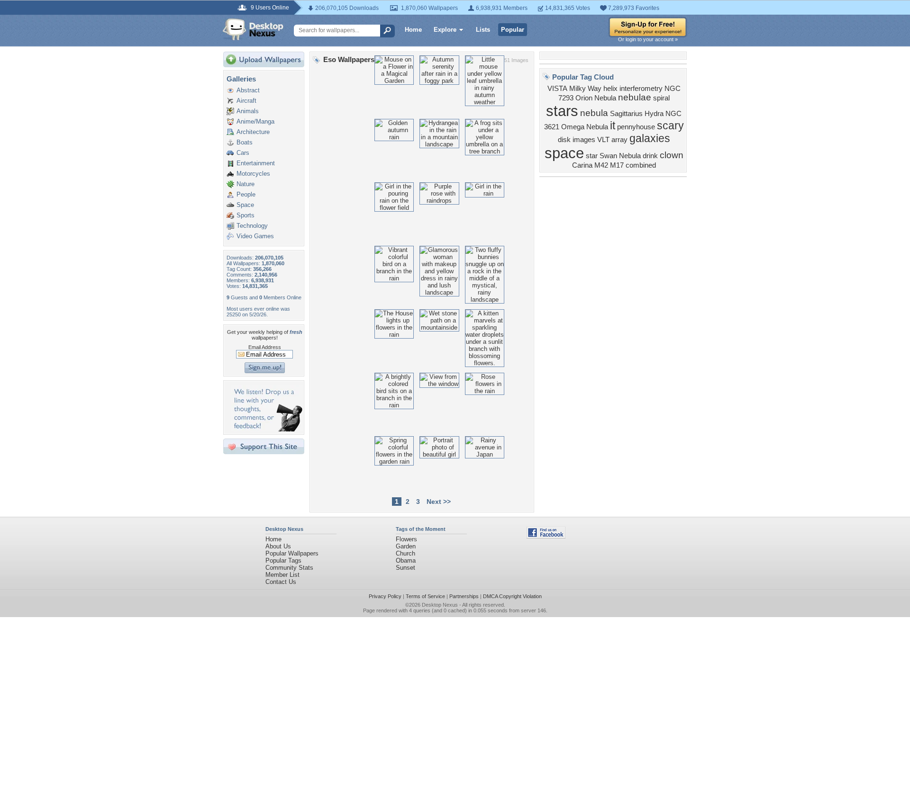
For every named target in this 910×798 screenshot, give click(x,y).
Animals (248, 111)
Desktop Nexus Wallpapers (253, 29)
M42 (601, 165)
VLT (603, 139)
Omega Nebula (584, 127)
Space (245, 204)
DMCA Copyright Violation (512, 596)
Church (405, 553)
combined (641, 165)
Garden (406, 546)
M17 (617, 165)
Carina (582, 165)
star (592, 156)
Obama (406, 560)
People (246, 194)
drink (650, 156)
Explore (445, 29)
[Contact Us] (266, 429)
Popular (512, 29)
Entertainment (256, 163)
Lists (483, 29)
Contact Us (280, 581)
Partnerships (464, 596)
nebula (594, 113)
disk (564, 139)
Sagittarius (626, 113)
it (612, 125)
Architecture (253, 131)
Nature (246, 184)
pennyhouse (636, 127)
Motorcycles (253, 173)
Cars (243, 152)
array (619, 139)
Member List (282, 574)
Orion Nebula (595, 98)
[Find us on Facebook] (546, 536)
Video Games (255, 236)
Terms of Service (425, 596)
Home (413, 29)
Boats (245, 142)
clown (671, 155)
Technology (252, 225)
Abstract (248, 90)
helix (610, 88)
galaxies (649, 138)
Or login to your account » (648, 39)
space (564, 153)
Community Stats (289, 567)
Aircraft (246, 100)
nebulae (634, 97)
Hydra (654, 113)
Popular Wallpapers (291, 553)
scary (670, 125)
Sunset (405, 567)
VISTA (557, 88)
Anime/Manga (255, 121)
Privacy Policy (385, 596)
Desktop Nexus (440, 605)
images (584, 139)
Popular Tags (283, 560)
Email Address (264, 347)
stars (562, 111)
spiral (661, 98)
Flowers (406, 539)
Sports (246, 215)
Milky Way (585, 88)
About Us (278, 546)
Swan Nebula (620, 156)
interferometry (641, 88)
